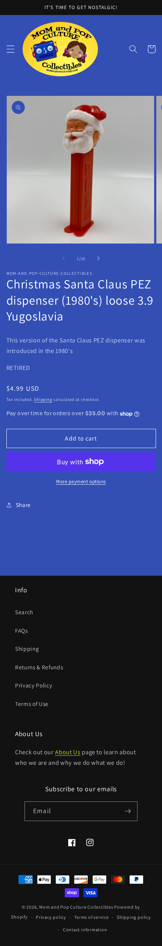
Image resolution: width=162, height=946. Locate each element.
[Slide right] (98, 258)
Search (24, 612)
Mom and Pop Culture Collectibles (76, 907)
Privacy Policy (33, 685)
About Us (67, 752)
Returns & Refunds (39, 667)
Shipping (43, 399)
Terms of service (91, 917)
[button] (10, 49)
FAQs (21, 630)
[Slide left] (63, 258)
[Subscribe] (128, 811)
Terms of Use (32, 703)
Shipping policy (134, 917)
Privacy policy (51, 917)
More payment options (81, 481)
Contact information (85, 929)
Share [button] (23, 504)
